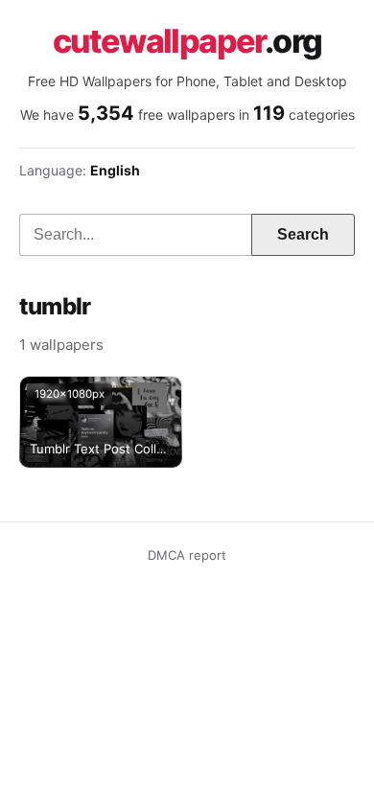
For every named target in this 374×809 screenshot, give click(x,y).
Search (303, 234)
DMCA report (187, 555)
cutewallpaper (187, 41)
